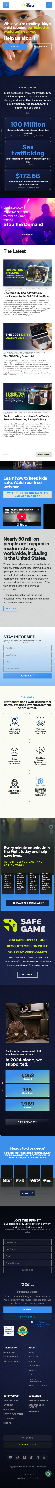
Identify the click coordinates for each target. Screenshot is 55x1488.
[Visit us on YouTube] (10, 1457)
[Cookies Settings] (48, 1473)
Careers (33, 1370)
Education (35, 1396)
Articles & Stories (38, 1400)
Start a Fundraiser (13, 1414)
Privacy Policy (20, 1478)
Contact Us (34, 1361)
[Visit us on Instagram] (17, 1457)
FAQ (30, 1375)
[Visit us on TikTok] (31, 1457)
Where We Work (11, 1361)
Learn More (27, 234)
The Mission (10, 1347)
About (32, 1347)
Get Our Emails (27, 1445)
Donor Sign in (27, 1317)
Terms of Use (34, 1478)
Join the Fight (10, 1400)
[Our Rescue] (27, 1285)
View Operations (27, 1122)
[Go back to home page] (28, 5)
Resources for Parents (36, 1406)
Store (29, 1438)
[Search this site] (6, 5)
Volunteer (9, 1419)
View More (44, 454)
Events (7, 1423)
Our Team (33, 1357)
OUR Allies (8, 1409)
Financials (34, 1366)
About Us (11, 609)
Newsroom (34, 1412)
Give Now (8, 1405)
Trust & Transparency (36, 1380)
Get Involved (40, 47)
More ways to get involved (26, 903)
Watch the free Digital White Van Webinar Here (27, 495)
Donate (15, 47)
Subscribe (27, 676)
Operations (9, 1352)
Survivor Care (10, 1357)
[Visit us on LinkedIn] (45, 1457)
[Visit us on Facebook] (24, 1457)
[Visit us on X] (38, 1457)
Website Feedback (38, 1386)
